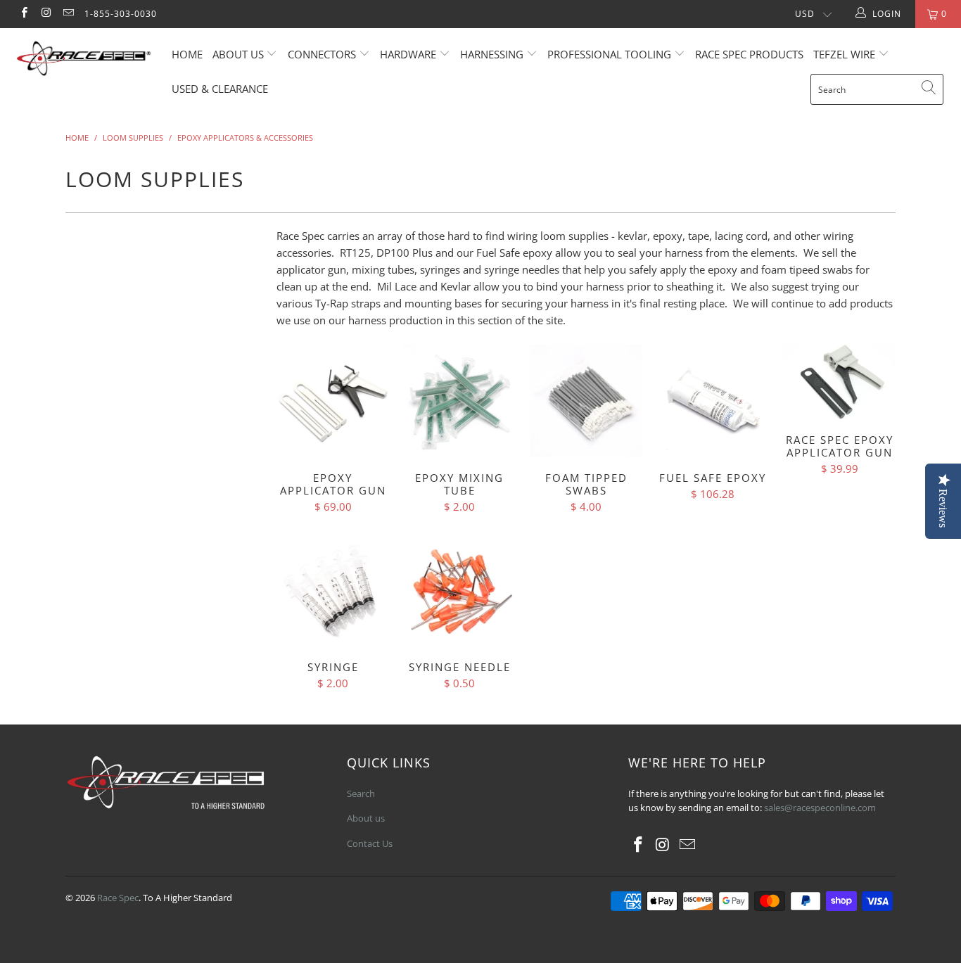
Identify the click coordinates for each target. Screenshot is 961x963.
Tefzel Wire (844, 54)
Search (361, 793)
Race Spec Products (749, 54)
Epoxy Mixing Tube (459, 401)
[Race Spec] (84, 60)
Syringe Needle (459, 590)
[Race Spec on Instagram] (45, 14)
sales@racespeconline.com (820, 807)
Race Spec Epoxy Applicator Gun (839, 382)
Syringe (332, 590)
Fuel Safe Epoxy (712, 401)
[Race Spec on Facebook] (24, 14)
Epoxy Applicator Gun (332, 401)
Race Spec (118, 897)
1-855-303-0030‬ (120, 14)
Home (187, 54)
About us (239, 54)
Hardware (408, 54)
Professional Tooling (610, 54)
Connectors (322, 54)
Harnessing (491, 54)
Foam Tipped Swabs (586, 401)
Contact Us (370, 843)
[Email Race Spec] (68, 14)
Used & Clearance (220, 89)
